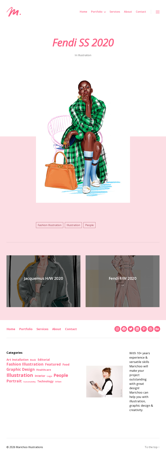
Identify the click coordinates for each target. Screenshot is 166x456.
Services (115, 11)
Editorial (44, 359)
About (128, 11)
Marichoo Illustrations (29, 447)
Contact (141, 11)
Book (33, 359)
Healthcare (43, 370)
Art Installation (17, 359)
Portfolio (96, 11)
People (89, 225)
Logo (49, 376)
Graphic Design (20, 369)
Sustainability (29, 382)
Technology (45, 381)
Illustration (84, 55)
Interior (40, 376)
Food (65, 364)
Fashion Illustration (49, 225)
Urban (58, 381)
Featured (53, 364)
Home (83, 11)
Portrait (14, 381)
